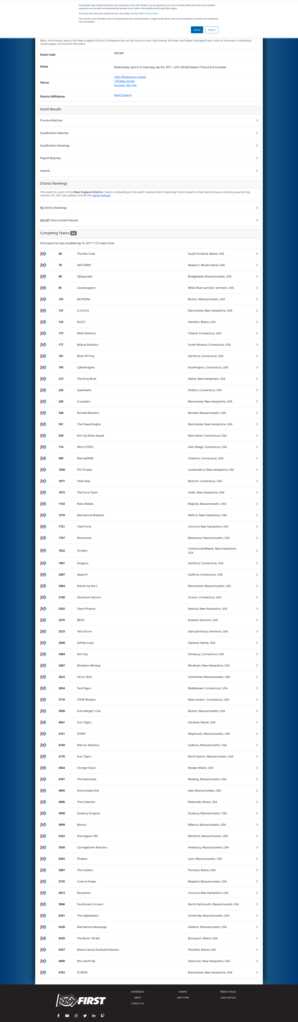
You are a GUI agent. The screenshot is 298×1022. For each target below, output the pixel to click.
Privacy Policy (148, 13)
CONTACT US (137, 1003)
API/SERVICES (137, 991)
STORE (183, 997)
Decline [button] (211, 29)
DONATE (183, 991)
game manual (101, 195)
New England (122, 95)
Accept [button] (197, 29)
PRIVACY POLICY (228, 991)
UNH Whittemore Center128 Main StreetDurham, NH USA (130, 81)
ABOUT (137, 997)
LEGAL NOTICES (228, 997)
